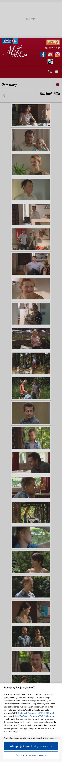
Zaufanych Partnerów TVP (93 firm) (35, 716)
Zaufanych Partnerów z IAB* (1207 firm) (36, 713)
